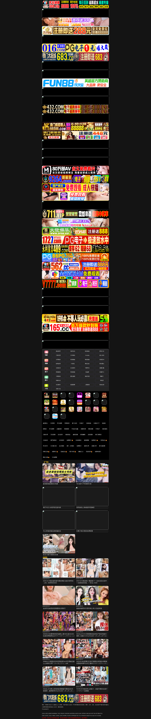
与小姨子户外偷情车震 (83, 484)
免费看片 (79, 446)
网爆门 (102, 376)
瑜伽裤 (87, 372)
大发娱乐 (45, 440)
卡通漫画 (58, 376)
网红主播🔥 (46, 457)
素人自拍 (102, 355)
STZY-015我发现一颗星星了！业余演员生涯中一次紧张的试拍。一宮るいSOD (91, 582)
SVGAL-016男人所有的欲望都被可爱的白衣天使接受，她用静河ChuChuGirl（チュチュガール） (58, 691)
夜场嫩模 (82, 434)
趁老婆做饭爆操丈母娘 (50, 484)
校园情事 (72, 384)
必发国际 (90, 434)
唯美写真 (87, 376)
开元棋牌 (59, 423)
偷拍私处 (67, 434)
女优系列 (72, 368)
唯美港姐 (87, 359)
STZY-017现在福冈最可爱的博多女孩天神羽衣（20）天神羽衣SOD (58, 582)
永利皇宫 (61, 440)
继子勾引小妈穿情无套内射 (52, 507)
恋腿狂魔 (102, 368)
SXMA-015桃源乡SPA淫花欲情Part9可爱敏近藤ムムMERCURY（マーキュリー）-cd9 (59, 662)
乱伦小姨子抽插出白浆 (50, 555)
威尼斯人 (45, 423)
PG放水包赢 (75, 429)
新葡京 (45, 429)
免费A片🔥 (55, 451)
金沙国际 (61, 446)
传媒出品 (58, 380)
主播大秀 (45, 434)
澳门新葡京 (98, 434)
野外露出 (102, 363)
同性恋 (102, 380)
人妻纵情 (87, 384)
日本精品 (72, 355)
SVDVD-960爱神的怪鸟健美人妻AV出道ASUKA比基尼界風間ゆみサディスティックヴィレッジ (59, 635)
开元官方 (45, 446)
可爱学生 (87, 368)
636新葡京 (79, 440)
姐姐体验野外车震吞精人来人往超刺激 (89, 608)
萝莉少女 (102, 351)
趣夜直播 (75, 434)
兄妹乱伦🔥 (64, 451)
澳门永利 (74, 423)
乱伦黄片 (60, 434)
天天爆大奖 (54, 446)
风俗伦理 (102, 384)
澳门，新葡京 (70, 446)
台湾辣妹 (58, 359)
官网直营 (67, 423)
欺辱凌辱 (58, 363)
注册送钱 (88, 423)
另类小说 (58, 389)
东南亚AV (101, 359)
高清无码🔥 (89, 451)
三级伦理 (58, 355)
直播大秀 (94, 446)
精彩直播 (90, 429)
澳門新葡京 (54, 440)
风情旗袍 (58, 372)
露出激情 (72, 376)
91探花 (73, 363)
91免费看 (54, 457)
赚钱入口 (80, 451)
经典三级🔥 (46, 451)
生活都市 (58, 384)
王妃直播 (53, 434)
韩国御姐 (72, 359)
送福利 (104, 423)
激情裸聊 (86, 440)
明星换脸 (72, 372)
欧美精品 (87, 351)
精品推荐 (58, 351)
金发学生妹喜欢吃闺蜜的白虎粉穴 (54, 608)
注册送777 (96, 423)
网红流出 (87, 363)
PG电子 (82, 423)
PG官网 (53, 423)
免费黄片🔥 (94, 440)
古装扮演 (58, 368)
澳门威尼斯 (102, 446)
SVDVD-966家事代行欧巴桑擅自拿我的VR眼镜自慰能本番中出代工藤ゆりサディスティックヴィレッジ (92, 663)
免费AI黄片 (98, 451)
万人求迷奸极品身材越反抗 (52, 531)
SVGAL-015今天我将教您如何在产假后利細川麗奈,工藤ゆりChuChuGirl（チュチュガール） (92, 635)
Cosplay (87, 355)
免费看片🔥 (70, 440)
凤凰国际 (66, 429)
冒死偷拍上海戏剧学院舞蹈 (85, 507)
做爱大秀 (86, 446)
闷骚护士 (102, 372)
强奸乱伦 (72, 351)
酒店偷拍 (104, 429)
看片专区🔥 (72, 451)
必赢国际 (59, 429)
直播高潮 (83, 429)
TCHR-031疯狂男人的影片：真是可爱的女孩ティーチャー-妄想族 (91, 690)
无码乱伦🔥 (103, 440)
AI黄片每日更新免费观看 (84, 531)
